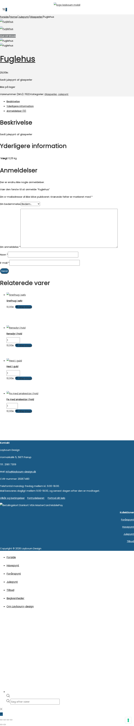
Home (13, 17)
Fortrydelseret (35, 498)
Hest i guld (12, 366)
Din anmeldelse (10, 247)
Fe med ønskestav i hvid (20, 399)
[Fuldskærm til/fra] (4, 719)
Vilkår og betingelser (12, 498)
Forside (4, 17)
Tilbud (130, 541)
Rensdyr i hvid (14, 333)
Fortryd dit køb (56, 498)
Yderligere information (20, 106)
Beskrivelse (13, 101)
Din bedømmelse (10, 204)
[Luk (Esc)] (11, 719)
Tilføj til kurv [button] (25, 307)
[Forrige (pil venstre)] (1, 724)
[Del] (8, 719)
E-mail (4, 263)
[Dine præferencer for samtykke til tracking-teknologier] (128, 720)
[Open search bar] (8, 696)
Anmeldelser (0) (16, 111)
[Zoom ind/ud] (1, 719)
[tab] (70, 101)
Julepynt (23, 17)
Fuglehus (17, 58)
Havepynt (128, 527)
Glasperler (36, 17)
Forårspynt (127, 519)
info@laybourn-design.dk (21, 471)
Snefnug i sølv (14, 300)
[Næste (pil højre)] (4, 724)
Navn (4, 254)
